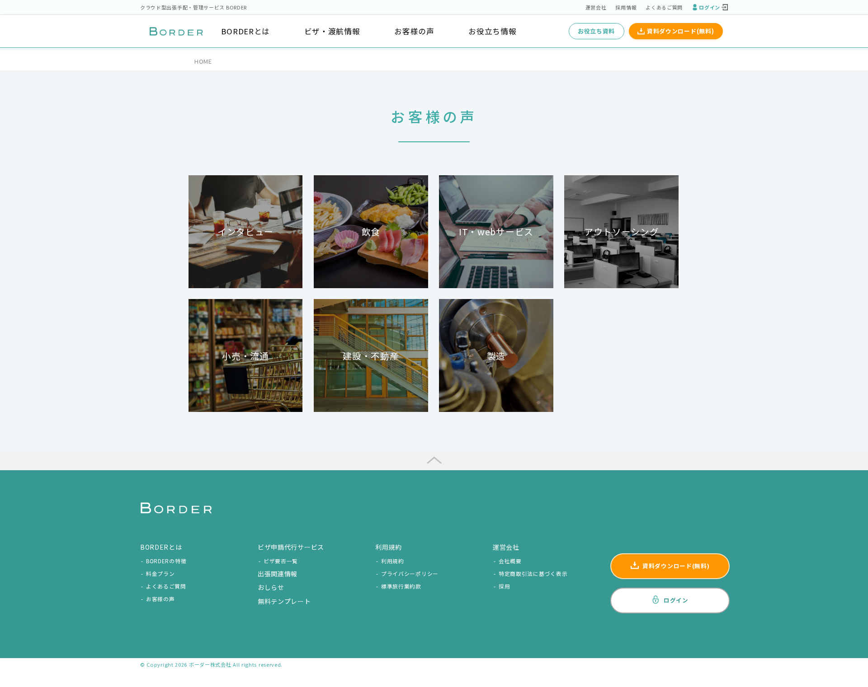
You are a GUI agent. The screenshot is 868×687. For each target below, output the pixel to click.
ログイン (709, 7)
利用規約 (392, 561)
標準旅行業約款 (401, 586)
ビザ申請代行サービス (291, 546)
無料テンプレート (284, 601)
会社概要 (510, 561)
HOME (203, 61)
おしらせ (271, 587)
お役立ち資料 (596, 31)
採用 (504, 586)
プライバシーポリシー (410, 573)
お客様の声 (414, 31)
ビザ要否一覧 (281, 561)
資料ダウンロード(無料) (680, 31)
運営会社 (596, 7)
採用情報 (626, 7)
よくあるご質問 (664, 7)
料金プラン (160, 573)
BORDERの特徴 (166, 561)
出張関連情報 (277, 573)
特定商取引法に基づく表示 (533, 573)
